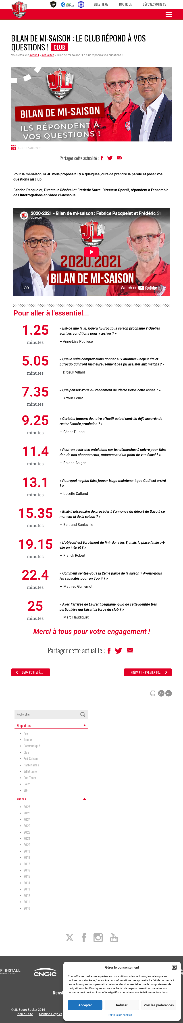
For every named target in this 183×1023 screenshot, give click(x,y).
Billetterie (101, 4)
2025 (27, 813)
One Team (29, 777)
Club (59, 47)
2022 (27, 832)
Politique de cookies (120, 1015)
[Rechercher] (82, 714)
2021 (26, 838)
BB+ (26, 790)
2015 (26, 876)
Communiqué (31, 745)
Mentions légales (50, 1014)
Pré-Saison (30, 758)
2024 (27, 819)
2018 (26, 857)
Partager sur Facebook (102, 159)
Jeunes (27, 739)
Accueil (34, 55)
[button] (174, 967)
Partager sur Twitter (110, 159)
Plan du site (25, 1014)
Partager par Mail (120, 159)
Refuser (121, 1005)
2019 (26, 851)
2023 (27, 825)
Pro (25, 733)
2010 (26, 908)
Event (27, 784)
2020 (27, 844)
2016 (26, 870)
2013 (26, 889)
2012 (26, 895)
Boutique (125, 4)
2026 (27, 806)
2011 (26, 901)
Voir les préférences (159, 1005)
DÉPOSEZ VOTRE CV (154, 4)
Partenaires (31, 765)
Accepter (85, 1005)
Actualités (48, 55)
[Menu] (169, 14)
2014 (26, 882)
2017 (26, 863)
